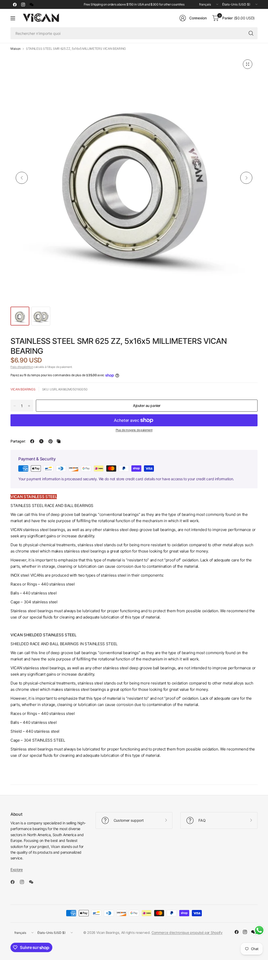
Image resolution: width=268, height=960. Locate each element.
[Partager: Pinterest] (50, 441)
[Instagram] (23, 4)
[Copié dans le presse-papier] (58, 441)
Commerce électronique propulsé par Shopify (187, 932)
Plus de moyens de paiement (134, 430)
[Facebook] (14, 4)
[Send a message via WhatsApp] (259, 930)
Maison (15, 48)
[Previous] (22, 178)
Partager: (18, 441)
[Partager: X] (41, 441)
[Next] (246, 178)
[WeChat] (31, 4)
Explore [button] (16, 869)
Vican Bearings (23, 389)
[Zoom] (247, 64)
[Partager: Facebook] (32, 441)
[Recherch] (251, 33)
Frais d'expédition (21, 367)
